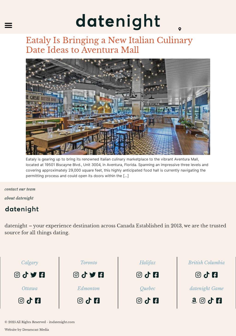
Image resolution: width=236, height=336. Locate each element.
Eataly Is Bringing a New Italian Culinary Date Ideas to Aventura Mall (109, 45)
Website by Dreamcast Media (27, 330)
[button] (8, 25)
